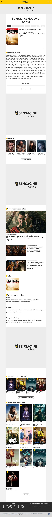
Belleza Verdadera (23, 444)
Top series (26, 494)
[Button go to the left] (42, 26)
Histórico (35, 29)
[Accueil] (25, 2)
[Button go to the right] (44, 26)
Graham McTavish (33, 33)
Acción (31, 29)
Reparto (10, 138)
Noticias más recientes (16, 209)
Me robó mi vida (39, 391)
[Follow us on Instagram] (15, 506)
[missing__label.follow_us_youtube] (3, 506)
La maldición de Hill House (39, 466)
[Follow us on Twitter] (11, 506)
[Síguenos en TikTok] (18, 506)
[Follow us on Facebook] (7, 506)
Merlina (7, 391)
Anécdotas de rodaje (15, 295)
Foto (9, 276)
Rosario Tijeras (9, 421)
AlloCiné (29, 506)
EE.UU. (22, 35)
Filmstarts (34, 506)
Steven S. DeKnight (28, 32)
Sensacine (39, 507)
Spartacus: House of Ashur (26, 20)
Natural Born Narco (10, 444)
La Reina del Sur (9, 488)
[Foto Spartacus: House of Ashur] (12, 284)
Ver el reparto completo (26, 159)
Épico (39, 29)
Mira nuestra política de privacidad (22, 514)
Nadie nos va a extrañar (19, 392)
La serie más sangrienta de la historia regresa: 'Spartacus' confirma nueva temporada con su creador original (25, 238)
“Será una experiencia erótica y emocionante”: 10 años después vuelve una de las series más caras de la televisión (36, 265)
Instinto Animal (9, 466)
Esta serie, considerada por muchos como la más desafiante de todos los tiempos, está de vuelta (35, 249)
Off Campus (22, 466)
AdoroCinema (48, 506)
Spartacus (29, 36)
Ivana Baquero (41, 153)
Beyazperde (40, 506)
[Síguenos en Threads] (22, 506)
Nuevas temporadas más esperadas (26, 397)
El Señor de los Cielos (38, 421)
